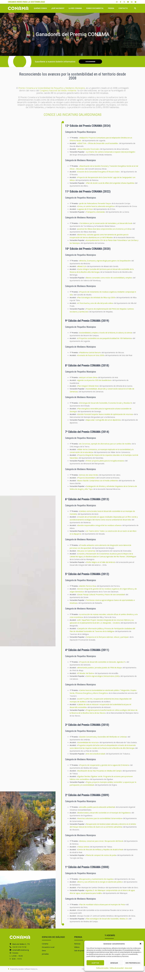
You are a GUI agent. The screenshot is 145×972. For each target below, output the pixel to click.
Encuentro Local (48, 947)
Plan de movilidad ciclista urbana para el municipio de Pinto (102, 904)
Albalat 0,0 (82, 266)
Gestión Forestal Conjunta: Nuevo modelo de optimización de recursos (105, 414)
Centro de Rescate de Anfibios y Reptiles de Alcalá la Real (100, 849)
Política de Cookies (102, 968)
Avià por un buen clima (88, 377)
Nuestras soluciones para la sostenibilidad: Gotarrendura (100, 818)
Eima (44, 950)
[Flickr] (135, 2)
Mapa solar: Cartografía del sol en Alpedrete (103, 420)
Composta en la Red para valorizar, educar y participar (107, 637)
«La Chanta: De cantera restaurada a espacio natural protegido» (110, 152)
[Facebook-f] (120, 2)
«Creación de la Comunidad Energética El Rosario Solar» (98, 171)
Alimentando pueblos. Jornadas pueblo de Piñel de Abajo (99, 667)
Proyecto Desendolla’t (86, 478)
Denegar (114, 963)
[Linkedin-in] (131, 2)
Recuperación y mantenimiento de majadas (96, 879)
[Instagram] (116, 2)
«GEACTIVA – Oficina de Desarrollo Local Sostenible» (97, 143)
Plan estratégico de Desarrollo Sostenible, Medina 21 (107, 918)
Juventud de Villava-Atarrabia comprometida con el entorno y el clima (104, 229)
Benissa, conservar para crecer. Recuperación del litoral (101, 841)
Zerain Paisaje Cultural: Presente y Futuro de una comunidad (101, 594)
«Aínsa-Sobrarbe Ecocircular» (88, 149)
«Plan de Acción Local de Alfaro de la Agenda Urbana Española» (110, 183)
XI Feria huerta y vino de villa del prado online (95, 303)
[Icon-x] (124, 2)
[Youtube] (128, 2)
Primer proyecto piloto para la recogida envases (105, 461)
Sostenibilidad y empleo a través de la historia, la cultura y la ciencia (106, 332)
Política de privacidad (117, 968)
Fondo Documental (95, 8)
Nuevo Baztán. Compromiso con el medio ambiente (97, 480)
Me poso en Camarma (86, 551)
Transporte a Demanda (95, 212)
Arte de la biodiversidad (95, 754)
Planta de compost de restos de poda (101, 855)
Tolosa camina (83, 846)
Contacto (123, 8)
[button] (140, 944)
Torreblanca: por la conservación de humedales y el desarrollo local (106, 223)
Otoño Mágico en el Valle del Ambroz (100, 562)
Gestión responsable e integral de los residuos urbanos (99, 525)
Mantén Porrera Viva (88, 586)
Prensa (111, 8)
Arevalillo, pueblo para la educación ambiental (97, 807)
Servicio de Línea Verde (89, 475)
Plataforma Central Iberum (90, 352)
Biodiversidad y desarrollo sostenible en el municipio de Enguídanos (104, 812)
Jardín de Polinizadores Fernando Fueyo (95, 203)
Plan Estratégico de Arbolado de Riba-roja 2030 (96, 297)
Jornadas (45, 954)
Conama (45, 944)
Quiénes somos (40, 8)
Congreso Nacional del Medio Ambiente (58, 90)
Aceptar (95, 963)
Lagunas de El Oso (85, 209)
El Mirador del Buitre (86, 673)
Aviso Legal (128, 968)
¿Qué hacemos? (57, 8)
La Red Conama (75, 8)
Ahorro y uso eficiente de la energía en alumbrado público (100, 882)
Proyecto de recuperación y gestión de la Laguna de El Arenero (104, 765)
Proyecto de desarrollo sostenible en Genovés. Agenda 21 (102, 662)
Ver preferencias (132, 963)
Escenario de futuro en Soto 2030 (91, 355)
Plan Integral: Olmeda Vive (88, 386)
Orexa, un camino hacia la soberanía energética (96, 206)
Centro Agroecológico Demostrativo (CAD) (102, 676)
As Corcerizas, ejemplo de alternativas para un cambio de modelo (105, 444)
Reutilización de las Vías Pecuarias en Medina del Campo (99, 771)
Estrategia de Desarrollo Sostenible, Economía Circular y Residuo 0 (106, 403)
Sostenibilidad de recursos (88, 742)
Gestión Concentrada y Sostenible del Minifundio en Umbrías (103, 737)
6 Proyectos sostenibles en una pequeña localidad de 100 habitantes (104, 338)
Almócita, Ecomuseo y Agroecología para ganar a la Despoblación (105, 260)
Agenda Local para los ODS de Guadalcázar (94, 380)
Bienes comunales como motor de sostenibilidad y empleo (109, 277)
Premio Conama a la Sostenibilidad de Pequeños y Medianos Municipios (52, 88)
